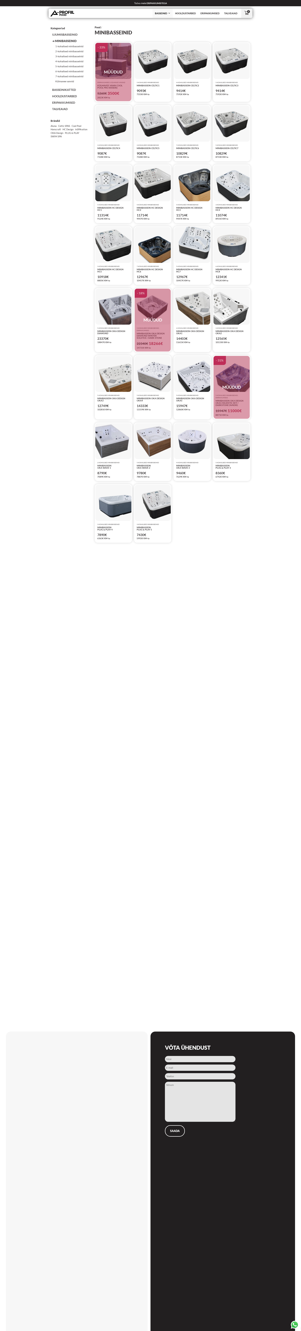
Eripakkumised (210, 13)
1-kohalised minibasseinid (69, 46)
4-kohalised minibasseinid (69, 61)
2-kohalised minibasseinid (69, 51)
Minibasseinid (66, 41)
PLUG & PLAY (72, 133)
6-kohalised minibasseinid (69, 71)
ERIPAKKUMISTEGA (156, 3)
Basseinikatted (64, 89)
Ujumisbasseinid (64, 34)
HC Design (68, 129)
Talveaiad (230, 13)
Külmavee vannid (64, 81)
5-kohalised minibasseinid (69, 66)
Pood (97, 27)
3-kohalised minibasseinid (69, 56)
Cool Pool (76, 125)
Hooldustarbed (185, 13)
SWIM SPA (56, 136)
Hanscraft (56, 129)
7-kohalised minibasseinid (69, 76)
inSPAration (81, 129)
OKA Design (57, 133)
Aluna (54, 125)
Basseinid (161, 13)
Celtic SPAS (64, 125)
